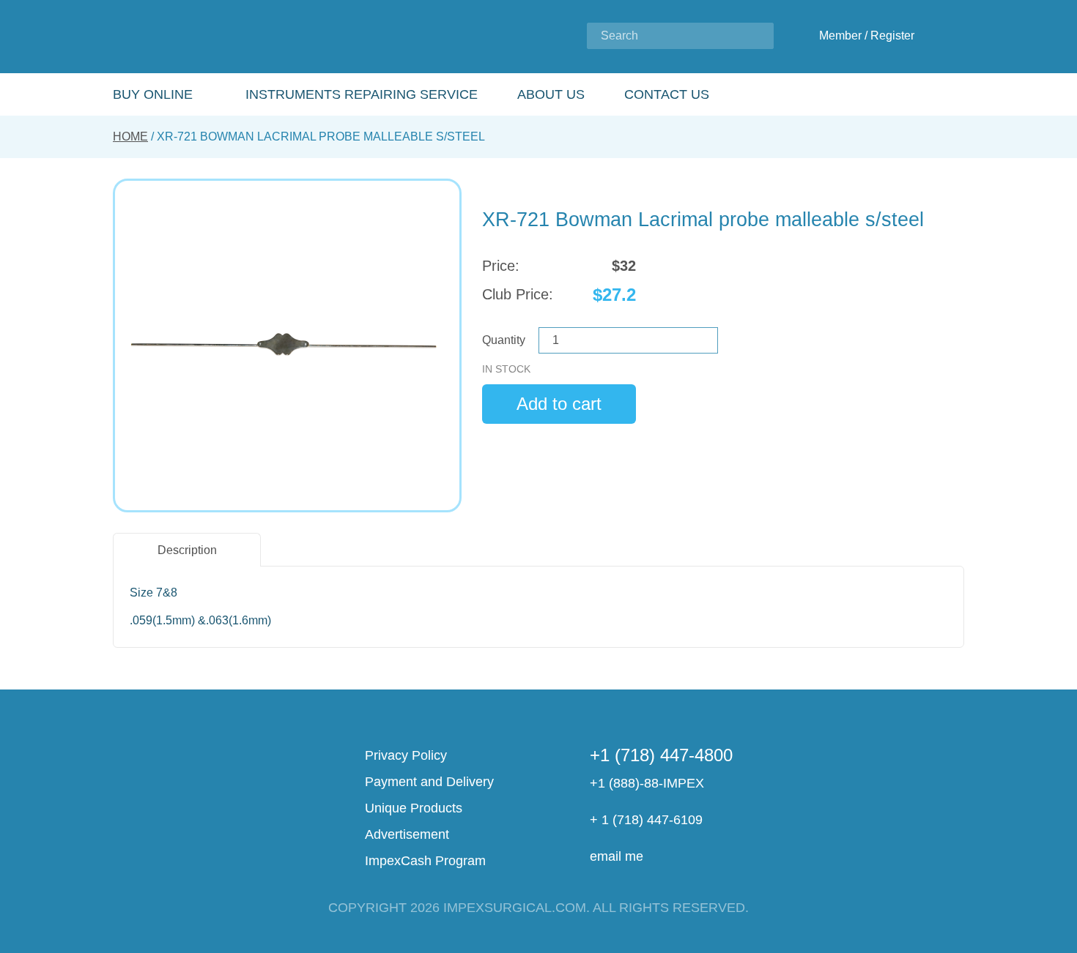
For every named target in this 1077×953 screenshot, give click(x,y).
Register (892, 35)
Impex (210, 37)
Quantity (503, 340)
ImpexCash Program (425, 860)
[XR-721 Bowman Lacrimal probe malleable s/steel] (287, 345)
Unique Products (413, 808)
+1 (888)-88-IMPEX (647, 783)
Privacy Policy (406, 755)
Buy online (153, 94)
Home (130, 136)
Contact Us (666, 94)
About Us (551, 94)
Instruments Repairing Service (361, 94)
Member (840, 35)
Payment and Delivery (429, 781)
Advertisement (407, 834)
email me (616, 856)
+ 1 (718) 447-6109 (646, 819)
